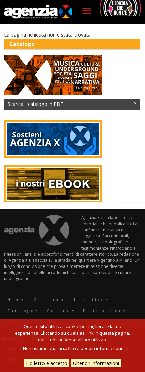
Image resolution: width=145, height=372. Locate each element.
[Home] (38, 12)
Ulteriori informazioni (96, 363)
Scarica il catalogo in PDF (35, 104)
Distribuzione (104, 310)
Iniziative (89, 299)
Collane (59, 310)
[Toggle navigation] (86, 11)
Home (16, 299)
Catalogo (21, 310)
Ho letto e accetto (46, 363)
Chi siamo (49, 299)
